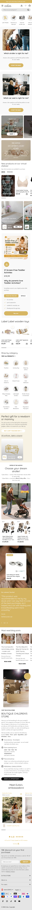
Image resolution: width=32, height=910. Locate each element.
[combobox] (16, 9)
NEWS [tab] (3, 172)
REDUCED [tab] (10, 172)
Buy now (16, 313)
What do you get (11, 296)
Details (23, 296)
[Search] (28, 10)
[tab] (11, 435)
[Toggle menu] (2, 6)
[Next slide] (7, 623)
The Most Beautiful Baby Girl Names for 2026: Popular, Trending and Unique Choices (22, 651)
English (17, 890)
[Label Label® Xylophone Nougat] (22, 331)
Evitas (7, 907)
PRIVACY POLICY (10, 871)
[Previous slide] (2, 623)
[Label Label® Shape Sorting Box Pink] (8, 331)
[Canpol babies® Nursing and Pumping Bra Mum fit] (22, 181)
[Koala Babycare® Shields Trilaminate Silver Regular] (16, 563)
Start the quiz (16, 65)
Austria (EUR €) (7, 890)
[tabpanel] (16, 449)
